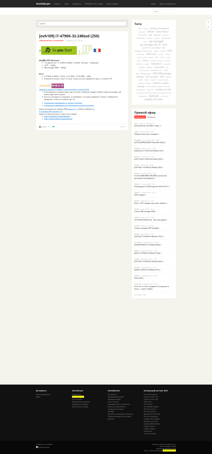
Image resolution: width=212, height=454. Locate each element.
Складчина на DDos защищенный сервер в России (153, 93)
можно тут (72, 109)
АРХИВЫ (111, 411)
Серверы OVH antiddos (152, 419)
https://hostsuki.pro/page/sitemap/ (57, 116)
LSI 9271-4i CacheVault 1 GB (153, 48)
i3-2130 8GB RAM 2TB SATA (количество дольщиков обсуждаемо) (150, 176)
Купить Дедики (112, 3)
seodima (137, 148)
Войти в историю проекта (117, 407)
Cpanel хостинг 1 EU (151, 397)
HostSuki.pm (43, 3)
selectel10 (167, 64)
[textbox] (82, 24)
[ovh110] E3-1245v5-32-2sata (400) (148, 159)
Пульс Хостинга (113, 402)
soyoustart (159, 67)
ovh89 (168, 57)
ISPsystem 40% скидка (94, 3)
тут (93, 109)
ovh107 (160, 54)
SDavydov (137, 140)
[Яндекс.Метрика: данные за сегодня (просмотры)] (42, 447)
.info (174, 448)
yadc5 (141, 80)
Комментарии (140, 117)
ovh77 (162, 57)
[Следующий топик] (208, 26)
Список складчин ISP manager (146, 228)
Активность (77, 3)
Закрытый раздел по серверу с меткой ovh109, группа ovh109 (64, 89)
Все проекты (112, 394)
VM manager (152, 76)
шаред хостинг (153, 99)
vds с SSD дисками (143, 73)
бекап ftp (153, 80)
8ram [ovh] (138, 278)
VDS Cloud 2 (148, 404)
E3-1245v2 (143, 35)
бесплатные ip (163, 80)
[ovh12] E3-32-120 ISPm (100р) (146, 125)
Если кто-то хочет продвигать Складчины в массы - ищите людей (151, 287)
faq (150, 34)
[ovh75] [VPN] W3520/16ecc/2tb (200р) (149, 142)
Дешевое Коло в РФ (151, 421)
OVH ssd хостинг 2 (150, 411)
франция (154, 95)
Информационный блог (116, 397)
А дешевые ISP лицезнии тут (50, 111)
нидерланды (140, 90)
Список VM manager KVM (144, 211)
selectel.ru (156, 63)
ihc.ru (145, 42)
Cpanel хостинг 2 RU (151, 399)
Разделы (57, 3)
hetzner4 (149, 38)
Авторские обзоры (114, 399)
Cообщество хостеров (115, 409)
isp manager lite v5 (150, 44)
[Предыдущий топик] (208, 22)
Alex (135, 123)
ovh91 (139, 61)
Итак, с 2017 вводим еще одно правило (150, 203)
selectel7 (149, 67)
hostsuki (157, 38)
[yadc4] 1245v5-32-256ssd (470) (147, 269)
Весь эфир (138, 295)
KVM (164, 44)
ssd (167, 67)
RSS (144, 295)
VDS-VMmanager (162, 73)
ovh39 (151, 57)
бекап (147, 80)
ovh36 (145, 57)
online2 (156, 51)
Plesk (145, 60)
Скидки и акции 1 (150, 426)
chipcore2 (142, 32)
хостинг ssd (165, 96)
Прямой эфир (145, 112)
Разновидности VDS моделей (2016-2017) (151, 186)
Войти (153, 3)
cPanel (150, 31)
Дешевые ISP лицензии (152, 414)
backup (146, 28)
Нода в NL (150, 90)
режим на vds (163, 89)
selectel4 (142, 67)
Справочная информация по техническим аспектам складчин (69, 105)
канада (141, 86)
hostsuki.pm (166, 38)
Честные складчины (151, 416)
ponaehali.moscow (156, 61)
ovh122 (167, 54)
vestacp (140, 76)
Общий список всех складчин (146, 134)
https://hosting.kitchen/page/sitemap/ (58, 119)
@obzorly (111, 419)
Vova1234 (137, 242)
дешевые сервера (144, 83)
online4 (162, 51)
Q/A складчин (139, 194)
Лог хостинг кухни (150, 433)
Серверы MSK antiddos (152, 424)
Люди (66, 3)
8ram (140, 28)
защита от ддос (161, 82)
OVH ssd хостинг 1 (150, 409)
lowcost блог (148, 431)
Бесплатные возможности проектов (120, 414)
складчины (143, 96)
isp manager (156, 41)
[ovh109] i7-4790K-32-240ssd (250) (69, 35)
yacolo (168, 77)
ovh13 (139, 57)
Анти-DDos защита (150, 394)
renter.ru (139, 64)
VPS (162, 76)
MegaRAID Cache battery (143, 51)
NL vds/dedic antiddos (151, 407)
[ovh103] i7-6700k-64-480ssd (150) (148, 236)
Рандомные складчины (80, 404)
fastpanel (157, 35)
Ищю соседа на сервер (80, 407)
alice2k (44, 127)
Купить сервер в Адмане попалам (158, 86)
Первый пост (76, 394)
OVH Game (140, 54)
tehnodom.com (157, 70)
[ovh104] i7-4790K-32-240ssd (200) (148, 261)
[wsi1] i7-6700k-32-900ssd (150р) (147, 253)
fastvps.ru (165, 35)
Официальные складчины (51, 40)
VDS (166, 70)
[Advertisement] (150, 339)
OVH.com (151, 54)
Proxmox (167, 61)
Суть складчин (77, 399)
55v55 (174, 446)
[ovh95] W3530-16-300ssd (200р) (147, 244)
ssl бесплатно (144, 70)
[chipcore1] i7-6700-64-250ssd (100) (148, 150)
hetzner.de (141, 38)
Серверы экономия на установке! (119, 416)
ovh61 (156, 57)
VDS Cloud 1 (148, 402)
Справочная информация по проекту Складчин (63, 103)
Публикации (151, 117)
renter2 (147, 64)
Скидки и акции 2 (150, 429)
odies (136, 132)
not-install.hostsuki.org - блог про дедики (150, 219)
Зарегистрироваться (168, 3)
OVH (169, 50)
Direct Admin (162, 31)
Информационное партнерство (119, 404)
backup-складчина (159, 28)
